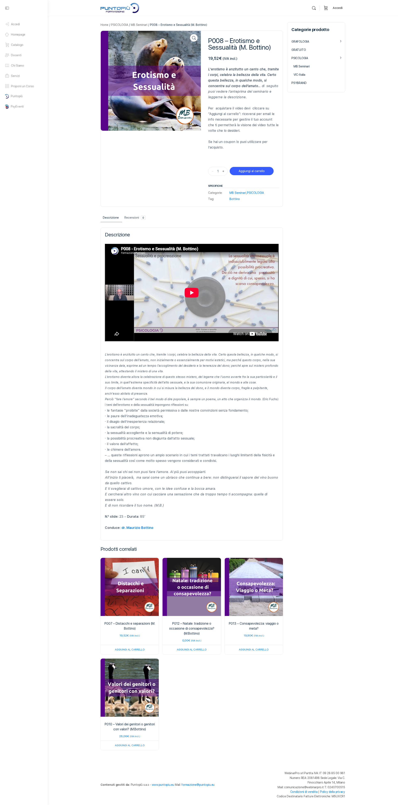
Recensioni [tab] (134, 217)
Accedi (338, 8)
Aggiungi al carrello (252, 171)
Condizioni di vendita (304, 791)
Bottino (234, 199)
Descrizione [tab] (111, 217)
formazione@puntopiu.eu (198, 784)
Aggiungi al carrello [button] (130, 649)
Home (104, 24)
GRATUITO (298, 50)
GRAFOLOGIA (300, 41)
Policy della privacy (332, 791)
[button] (194, 38)
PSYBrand (298, 83)
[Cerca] (314, 8)
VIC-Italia (299, 74)
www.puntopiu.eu (163, 784)
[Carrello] (326, 8)
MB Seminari (139, 24)
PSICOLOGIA (119, 24)
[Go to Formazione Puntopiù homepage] (120, 8)
